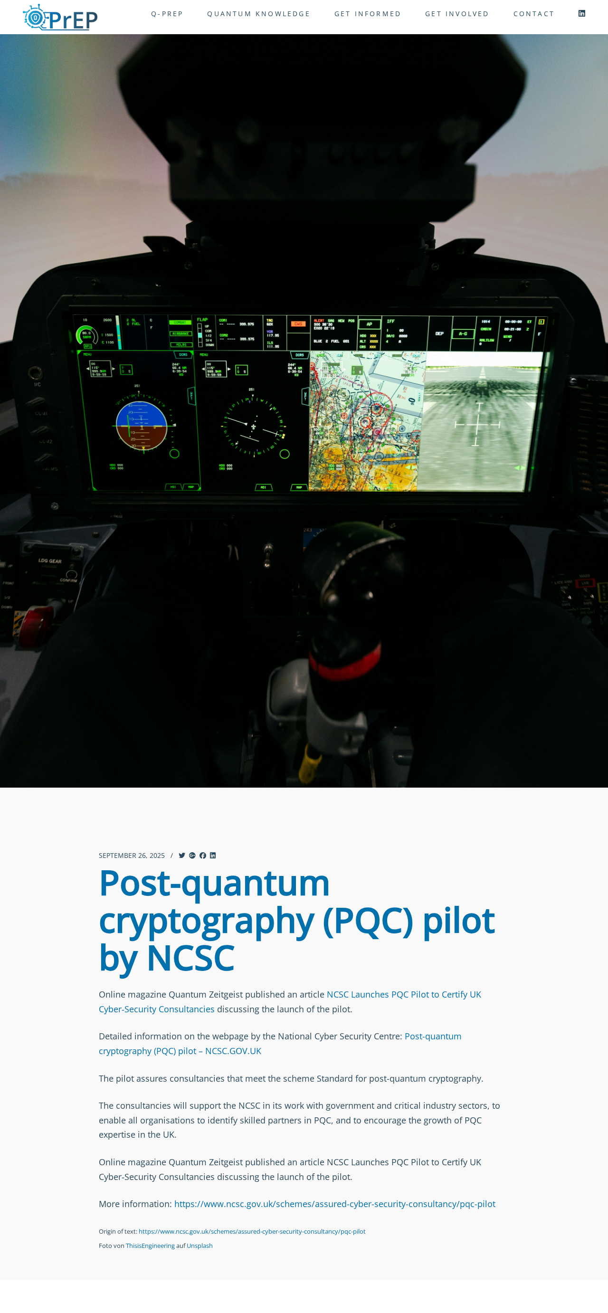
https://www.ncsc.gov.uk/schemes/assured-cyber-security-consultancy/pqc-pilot (334, 1203)
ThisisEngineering (150, 1245)
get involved (457, 13)
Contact (534, 13)
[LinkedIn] (582, 13)
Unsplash (200, 1245)
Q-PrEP (167, 13)
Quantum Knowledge (258, 13)
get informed (367, 13)
